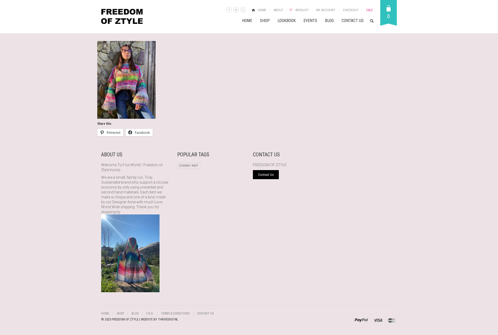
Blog (329, 20)
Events (310, 20)
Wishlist (302, 10)
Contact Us (353, 20)
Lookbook (287, 20)
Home (262, 10)
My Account (325, 10)
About (278, 10)
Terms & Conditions (175, 313)
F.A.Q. (150, 313)
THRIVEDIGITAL (168, 319)
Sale (369, 10)
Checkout (350, 10)
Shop (265, 20)
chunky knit (188, 166)
